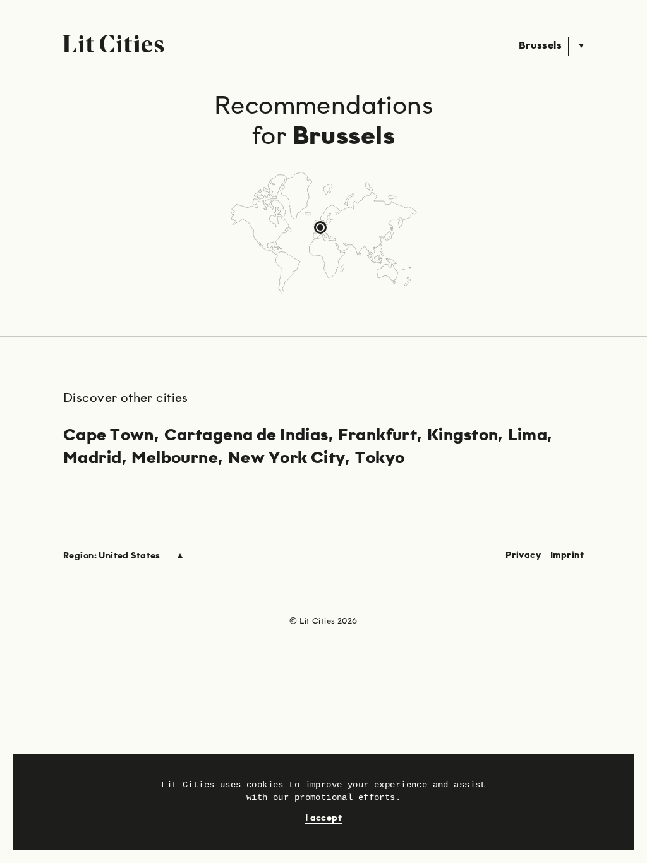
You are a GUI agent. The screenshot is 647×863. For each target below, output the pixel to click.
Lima (527, 436)
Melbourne (174, 458)
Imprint (567, 555)
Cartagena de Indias (246, 436)
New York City (286, 458)
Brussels (540, 46)
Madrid (92, 458)
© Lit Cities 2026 (323, 621)
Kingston (462, 436)
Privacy (523, 555)
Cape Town (108, 436)
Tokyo (379, 458)
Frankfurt (377, 436)
